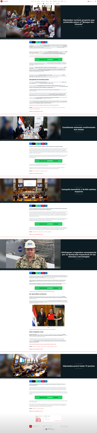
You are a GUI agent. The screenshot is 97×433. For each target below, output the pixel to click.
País (78, 250)
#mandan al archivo (62, 107)
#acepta (41, 107)
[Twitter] (63, 426)
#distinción (34, 346)
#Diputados (34, 408)
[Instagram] (65, 426)
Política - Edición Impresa (78, 187)
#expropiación (31, 108)
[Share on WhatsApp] (36, 42)
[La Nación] (4, 1)
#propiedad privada (37, 108)
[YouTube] (67, 426)
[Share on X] (33, 42)
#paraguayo (38, 346)
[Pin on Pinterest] (42, 42)
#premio (55, 346)
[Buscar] (95, 1)
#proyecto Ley (49, 107)
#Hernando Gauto (43, 346)
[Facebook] (61, 426)
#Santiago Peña (35, 231)
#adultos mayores (41, 231)
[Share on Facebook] (30, 42)
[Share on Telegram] (39, 42)
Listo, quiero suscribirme (57, 420)
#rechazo (44, 107)
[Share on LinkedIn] (45, 42)
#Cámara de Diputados (36, 107)
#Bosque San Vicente (55, 107)
